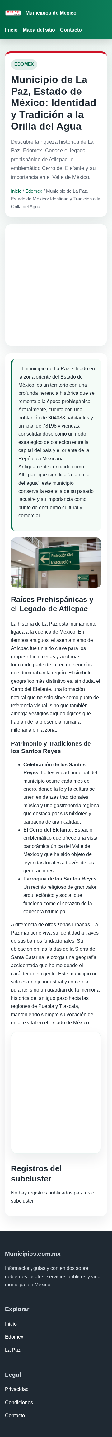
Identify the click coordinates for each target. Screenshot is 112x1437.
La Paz (13, 1350)
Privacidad (17, 1389)
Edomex (33, 191)
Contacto (71, 29)
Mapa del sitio (39, 29)
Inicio (11, 29)
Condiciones (19, 1402)
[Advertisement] (56, 285)
